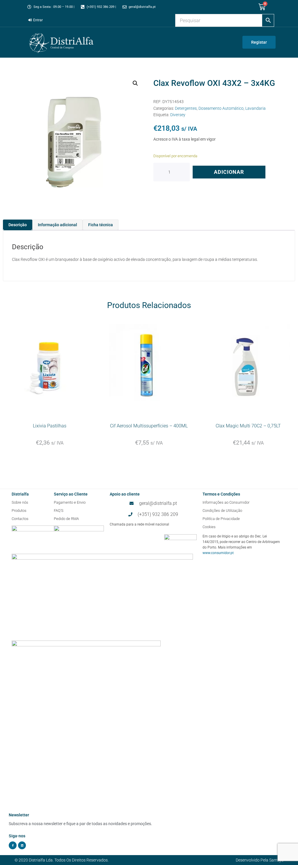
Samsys (276, 860)
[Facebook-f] (13, 845)
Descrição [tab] (17, 224)
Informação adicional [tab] (57, 224)
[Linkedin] (22, 845)
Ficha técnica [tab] (100, 224)
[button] (135, 83)
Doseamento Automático (221, 108)
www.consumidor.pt (218, 553)
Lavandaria (255, 108)
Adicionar (229, 172)
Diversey (177, 114)
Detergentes (186, 108)
